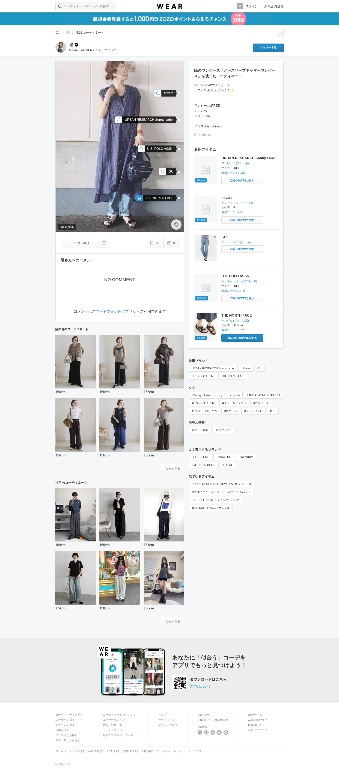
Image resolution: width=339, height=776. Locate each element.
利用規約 (147, 751)
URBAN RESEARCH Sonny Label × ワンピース (221, 484)
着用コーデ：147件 (233, 290)
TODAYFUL (223, 457)
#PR (273, 411)
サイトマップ (166, 719)
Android (219, 719)
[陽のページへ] (60, 47)
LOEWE (228, 465)
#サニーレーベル (229, 395)
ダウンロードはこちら (208, 679)
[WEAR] (169, 6)
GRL (206, 457)
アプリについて (200, 686)
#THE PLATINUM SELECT (263, 395)
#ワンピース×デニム (204, 411)
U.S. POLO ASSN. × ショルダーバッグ (215, 500)
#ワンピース (261, 403)
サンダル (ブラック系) (235, 320)
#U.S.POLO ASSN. (203, 403)
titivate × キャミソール (205, 492)
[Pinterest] (225, 732)
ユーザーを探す (65, 719)
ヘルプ (162, 714)
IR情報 (111, 751)
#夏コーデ (230, 411)
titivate (226, 198)
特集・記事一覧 (112, 724)
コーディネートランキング (119, 714)
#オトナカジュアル (234, 403)
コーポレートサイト (67, 751)
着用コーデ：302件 (233, 172)
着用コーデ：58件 (232, 330)
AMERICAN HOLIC (204, 465)
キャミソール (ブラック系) (237, 203)
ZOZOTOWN (256, 719)
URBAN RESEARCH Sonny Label (248, 158)
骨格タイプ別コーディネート (121, 735)
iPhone (202, 719)
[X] (200, 732)
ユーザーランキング (115, 719)
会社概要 (93, 751)
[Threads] (213, 732)
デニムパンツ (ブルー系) (236, 242)
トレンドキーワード (115, 730)
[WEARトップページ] (57, 32)
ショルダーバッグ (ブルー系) (239, 281)
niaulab (253, 724)
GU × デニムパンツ (238, 492)
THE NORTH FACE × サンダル (211, 507)
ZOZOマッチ (256, 730)
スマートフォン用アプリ (112, 311)
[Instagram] (206, 732)
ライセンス (195, 751)
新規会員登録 (274, 6)
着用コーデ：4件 (231, 212)
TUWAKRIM (245, 457)
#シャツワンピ (253, 411)
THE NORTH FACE (236, 315)
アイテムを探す (65, 724)
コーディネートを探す (69, 714)
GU (224, 237)
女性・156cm (200, 430)
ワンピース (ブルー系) (235, 163)
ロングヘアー (224, 430)
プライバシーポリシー (170, 751)
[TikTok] (219, 732)
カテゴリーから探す (67, 740)
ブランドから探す (66, 735)
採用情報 (128, 751)
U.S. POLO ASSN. (235, 276)
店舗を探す (62, 730)
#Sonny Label (201, 395)
